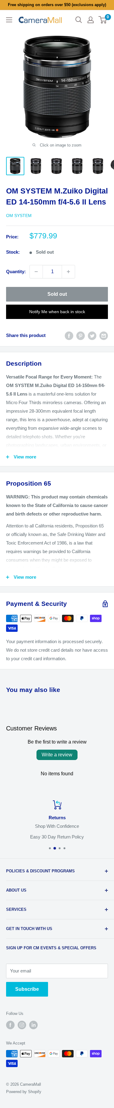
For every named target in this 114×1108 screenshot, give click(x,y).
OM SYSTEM (19, 215)
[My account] (91, 19)
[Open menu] (9, 19)
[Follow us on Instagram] (22, 1025)
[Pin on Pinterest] (80, 335)
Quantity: (16, 271)
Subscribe (27, 989)
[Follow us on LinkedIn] (33, 1025)
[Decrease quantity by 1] (36, 271)
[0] (103, 20)
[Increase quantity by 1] (68, 271)
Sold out (57, 294)
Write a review (57, 754)
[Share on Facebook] (69, 335)
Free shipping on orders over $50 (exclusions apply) (57, 4)
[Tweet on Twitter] (92, 335)
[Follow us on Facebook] (10, 1025)
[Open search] (78, 19)
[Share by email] (103, 335)
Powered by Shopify (23, 1091)
